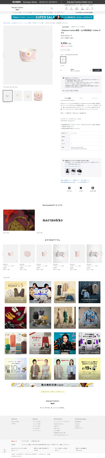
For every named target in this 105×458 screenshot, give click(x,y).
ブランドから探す (37, 421)
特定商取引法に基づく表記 (60, 432)
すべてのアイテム (37, 430)
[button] (27, 55)
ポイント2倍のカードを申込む (61, 448)
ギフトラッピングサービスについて (73, 166)
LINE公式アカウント (79, 428)
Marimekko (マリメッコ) (17, 23)
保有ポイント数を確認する (81, 448)
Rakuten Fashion (6, 23)
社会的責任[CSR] (42, 454)
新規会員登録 (78, 421)
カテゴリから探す (37, 426)
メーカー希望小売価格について (83, 182)
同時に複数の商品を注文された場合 (68, 182)
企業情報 (13, 454)
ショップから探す (37, 423)
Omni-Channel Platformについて (61, 435)
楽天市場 (91, 5)
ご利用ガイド (57, 426)
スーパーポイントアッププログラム (61, 421)
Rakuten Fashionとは (58, 423)
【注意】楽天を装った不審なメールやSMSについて (52, 391)
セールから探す (36, 428)
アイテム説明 (67, 98)
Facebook (77, 423)
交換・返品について (85, 180)
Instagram (77, 426)
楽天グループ (83, 5)
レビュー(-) (95, 98)
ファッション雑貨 (27, 23)
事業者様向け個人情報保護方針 (31, 454)
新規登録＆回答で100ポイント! (72, 5)
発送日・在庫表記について (66, 180)
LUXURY (13, 423)
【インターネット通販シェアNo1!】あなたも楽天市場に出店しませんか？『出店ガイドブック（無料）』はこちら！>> (45, 444)
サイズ (81, 98)
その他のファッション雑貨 (37, 23)
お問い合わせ (57, 428)
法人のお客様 (57, 430)
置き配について (76, 180)
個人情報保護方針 (20, 454)
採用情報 (48, 454)
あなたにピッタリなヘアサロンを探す (19, 448)
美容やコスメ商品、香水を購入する (41, 448)
